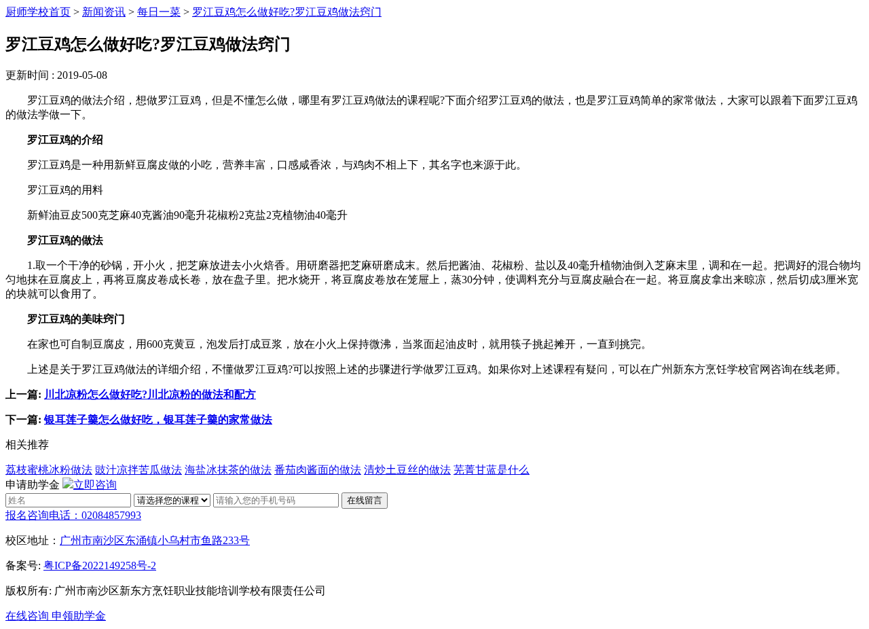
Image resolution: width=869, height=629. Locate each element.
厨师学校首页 (38, 12)
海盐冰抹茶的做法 (228, 469)
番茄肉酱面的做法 (317, 469)
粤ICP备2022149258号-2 (99, 565)
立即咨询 (95, 484)
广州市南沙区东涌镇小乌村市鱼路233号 (155, 540)
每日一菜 (159, 12)
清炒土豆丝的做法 (407, 469)
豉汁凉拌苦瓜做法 (138, 469)
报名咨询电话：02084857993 (73, 515)
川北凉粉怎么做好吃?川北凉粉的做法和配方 (150, 394)
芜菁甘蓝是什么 (492, 469)
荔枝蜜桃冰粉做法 (48, 469)
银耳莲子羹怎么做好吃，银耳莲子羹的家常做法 (158, 419)
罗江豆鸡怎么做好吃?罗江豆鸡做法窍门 (287, 12)
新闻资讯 (104, 12)
